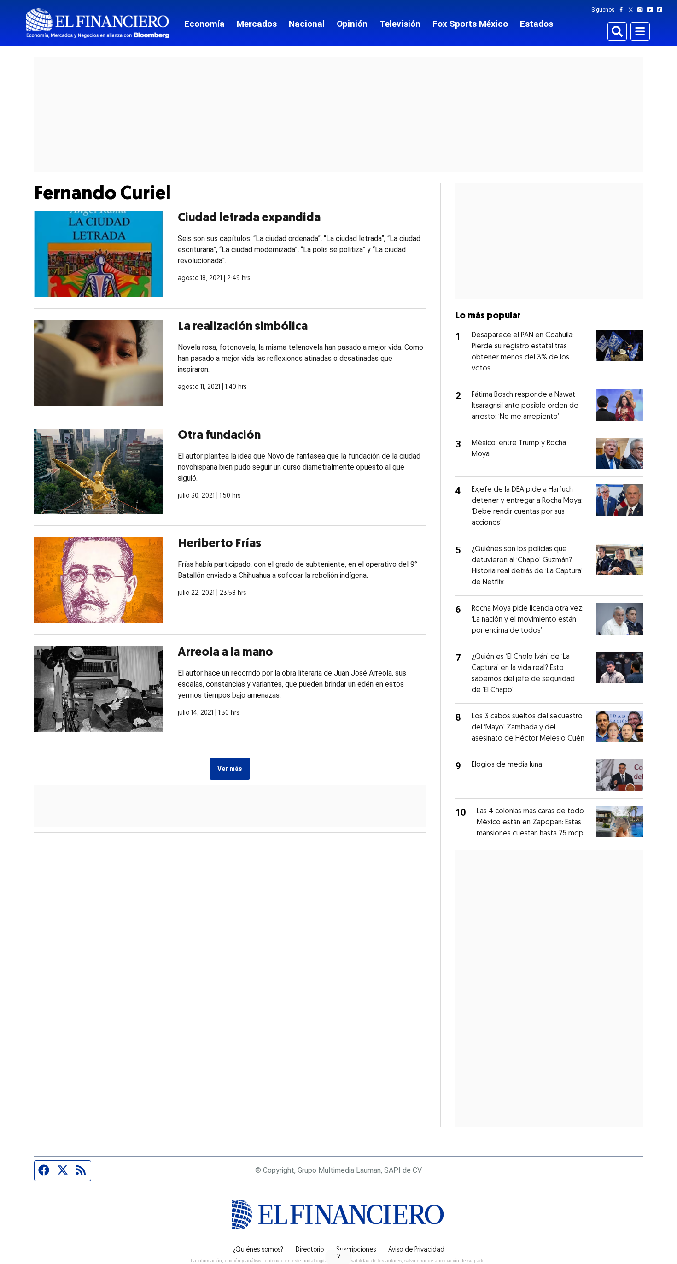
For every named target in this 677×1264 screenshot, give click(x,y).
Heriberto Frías (219, 544)
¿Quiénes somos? (258, 1250)
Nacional (307, 23)
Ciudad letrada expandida (249, 218)
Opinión (352, 23)
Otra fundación (219, 435)
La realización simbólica (243, 327)
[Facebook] (623, 10)
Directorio (310, 1250)
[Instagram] (642, 10)
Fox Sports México (470, 23)
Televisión (399, 23)
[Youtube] (652, 10)
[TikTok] (661, 10)
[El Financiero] (97, 23)
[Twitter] (632, 10)
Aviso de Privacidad (416, 1250)
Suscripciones (356, 1250)
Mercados (257, 23)
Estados (536, 23)
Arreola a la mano (225, 653)
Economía (204, 23)
